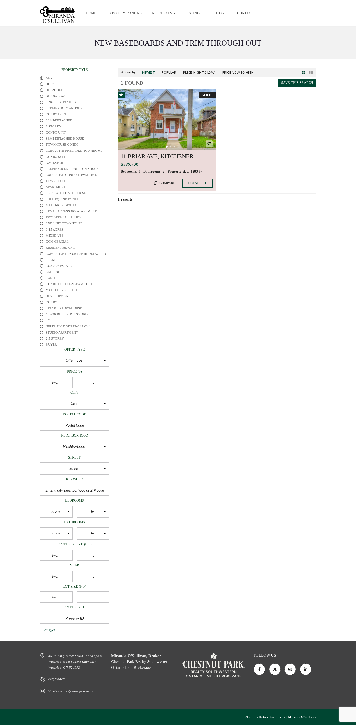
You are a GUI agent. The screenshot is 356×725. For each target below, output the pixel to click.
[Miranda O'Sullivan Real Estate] (57, 13)
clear (50, 631)
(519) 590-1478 (56, 679)
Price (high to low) (199, 72)
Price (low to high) (238, 72)
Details (196, 183)
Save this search (297, 83)
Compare (167, 183)
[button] (74, 361)
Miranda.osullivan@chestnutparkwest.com (71, 691)
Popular (169, 72)
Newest (148, 72)
